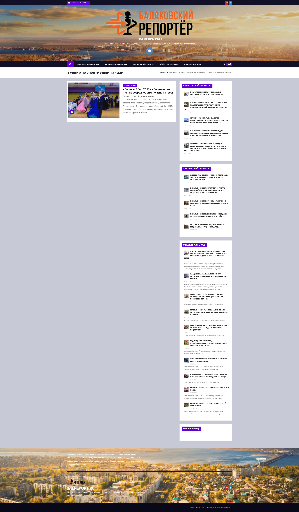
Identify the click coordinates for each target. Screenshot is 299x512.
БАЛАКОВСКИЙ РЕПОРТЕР (116, 64)
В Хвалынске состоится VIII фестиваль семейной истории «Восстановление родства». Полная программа (207, 190)
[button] (224, 64)
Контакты (206, 507)
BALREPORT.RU (149, 39)
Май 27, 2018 (131, 96)
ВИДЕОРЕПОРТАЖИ (192, 64)
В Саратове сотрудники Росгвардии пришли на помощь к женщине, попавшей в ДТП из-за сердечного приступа (209, 133)
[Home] (70, 64)
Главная (162, 72)
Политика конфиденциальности (221, 507)
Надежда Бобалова (147, 96)
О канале (199, 507)
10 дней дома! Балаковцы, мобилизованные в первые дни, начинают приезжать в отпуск (209, 343)
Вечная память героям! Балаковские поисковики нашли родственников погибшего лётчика (206, 297)
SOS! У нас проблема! (169, 64)
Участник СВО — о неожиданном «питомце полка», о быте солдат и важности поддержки (209, 328)
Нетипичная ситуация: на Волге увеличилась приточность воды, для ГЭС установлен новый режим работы (209, 120)
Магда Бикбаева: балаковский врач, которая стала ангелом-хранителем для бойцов (208, 276)
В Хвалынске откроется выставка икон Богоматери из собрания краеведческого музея (209, 203)
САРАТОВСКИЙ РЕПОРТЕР (88, 64)
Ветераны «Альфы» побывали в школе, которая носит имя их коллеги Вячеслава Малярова (209, 312)
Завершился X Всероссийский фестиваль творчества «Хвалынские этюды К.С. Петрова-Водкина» (209, 177)
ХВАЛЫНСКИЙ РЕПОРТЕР (144, 64)
